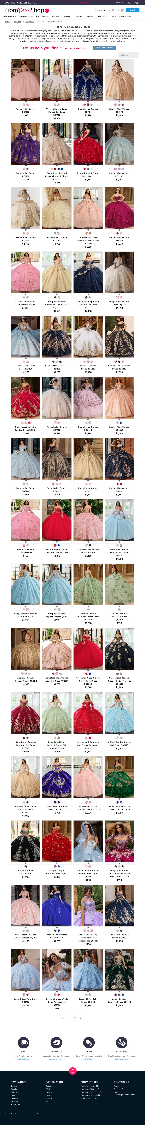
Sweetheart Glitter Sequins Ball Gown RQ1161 (119, 552)
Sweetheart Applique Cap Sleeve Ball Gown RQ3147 (88, 745)
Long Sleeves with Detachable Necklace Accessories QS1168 (119, 873)
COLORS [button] (56, 17)
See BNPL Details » (23, 1059)
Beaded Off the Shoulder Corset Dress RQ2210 (88, 617)
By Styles (14, 1101)
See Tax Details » (88, 1059)
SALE (114, 17)
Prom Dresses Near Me (90, 1086)
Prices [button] (90, 17)
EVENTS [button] (78, 17)
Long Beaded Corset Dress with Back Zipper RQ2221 (88, 240)
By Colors (14, 1089)
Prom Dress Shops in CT (90, 1089)
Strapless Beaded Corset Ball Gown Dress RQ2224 (57, 305)
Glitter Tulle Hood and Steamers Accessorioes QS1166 (88, 873)
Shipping (137, 3)
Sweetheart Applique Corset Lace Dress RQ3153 (88, 305)
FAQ (128, 3)
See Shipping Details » (121, 1059)
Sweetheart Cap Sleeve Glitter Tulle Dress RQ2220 (88, 681)
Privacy (48, 1095)
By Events (14, 1095)
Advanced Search (104, 48)
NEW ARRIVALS (9, 17)
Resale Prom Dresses (89, 1098)
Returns (49, 1098)
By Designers (16, 1092)
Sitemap (14, 1086)
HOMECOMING (42, 17)
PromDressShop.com (15, 1114)
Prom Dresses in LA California (92, 1095)
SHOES (125, 17)
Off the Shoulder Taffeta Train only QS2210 (119, 617)
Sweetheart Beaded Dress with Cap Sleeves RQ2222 (119, 681)
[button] (133, 10)
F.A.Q (48, 1089)
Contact (49, 1086)
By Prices (14, 1098)
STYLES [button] (67, 17)
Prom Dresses (26, 17)
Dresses (17, 21)
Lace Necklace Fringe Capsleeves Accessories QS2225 (88, 938)
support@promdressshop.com (126, 1094)
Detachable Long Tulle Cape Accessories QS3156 (57, 1002)
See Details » (33, 3)
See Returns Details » (56, 1059)
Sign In (100, 10)
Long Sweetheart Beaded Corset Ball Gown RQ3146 (56, 745)
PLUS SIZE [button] (102, 17)
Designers (29, 21)
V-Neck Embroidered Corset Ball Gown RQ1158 (57, 112)
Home (7, 21)
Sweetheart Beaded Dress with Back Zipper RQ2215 (57, 176)
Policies (49, 1092)
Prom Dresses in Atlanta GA (91, 1092)
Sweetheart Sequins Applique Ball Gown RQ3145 (26, 745)
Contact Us (119, 3)
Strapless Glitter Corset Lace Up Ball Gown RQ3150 (25, 809)
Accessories (15, 1104)
